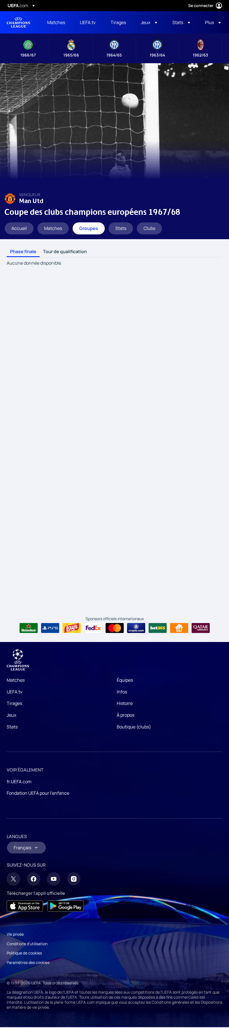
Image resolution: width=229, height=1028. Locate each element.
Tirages (14, 703)
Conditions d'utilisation (27, 943)
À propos (125, 715)
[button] (149, 22)
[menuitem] (57, 22)
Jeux (11, 715)
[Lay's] (72, 628)
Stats (12, 727)
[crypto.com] (136, 628)
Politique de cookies (24, 953)
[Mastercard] (115, 628)
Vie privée (15, 934)
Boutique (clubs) (134, 727)
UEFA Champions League (18, 22)
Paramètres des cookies (28, 962)
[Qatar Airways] (201, 628)
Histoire (125, 703)
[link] (56, 22)
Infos (122, 692)
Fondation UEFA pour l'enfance (38, 793)
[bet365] (158, 628)
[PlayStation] (50, 628)
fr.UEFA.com (19, 781)
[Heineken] (29, 628)
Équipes (125, 680)
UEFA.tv (14, 692)
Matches (16, 680)
